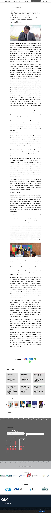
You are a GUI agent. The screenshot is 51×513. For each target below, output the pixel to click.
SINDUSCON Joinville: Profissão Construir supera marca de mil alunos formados (25, 389)
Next (44, 404)
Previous (6, 404)
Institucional (8, 1)
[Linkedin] (32, 359)
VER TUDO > (9, 412)
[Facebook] (27, 359)
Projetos (15, 1)
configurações (35, 511)
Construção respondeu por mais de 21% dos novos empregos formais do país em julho (12, 377)
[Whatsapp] (30, 361)
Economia (27, 1)
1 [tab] (24, 409)
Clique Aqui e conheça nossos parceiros (25, 479)
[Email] (35, 359)
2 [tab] (26, 409)
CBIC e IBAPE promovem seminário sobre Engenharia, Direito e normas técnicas (25, 377)
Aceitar (42, 511)
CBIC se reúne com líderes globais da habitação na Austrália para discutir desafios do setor (12, 389)
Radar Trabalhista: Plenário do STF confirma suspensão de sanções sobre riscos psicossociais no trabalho (38, 377)
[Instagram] (25, 359)
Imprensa (21, 1)
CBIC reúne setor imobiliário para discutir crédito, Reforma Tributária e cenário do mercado (38, 389)
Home (3, 1)
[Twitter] (30, 359)
